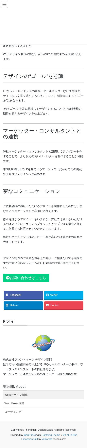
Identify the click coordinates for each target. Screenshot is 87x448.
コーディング (12, 411)
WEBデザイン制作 (16, 394)
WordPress (30, 435)
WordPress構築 (14, 403)
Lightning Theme (50, 435)
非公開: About (14, 386)
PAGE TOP (81, 430)
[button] (26, 278)
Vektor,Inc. (47, 439)
